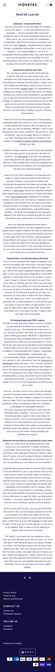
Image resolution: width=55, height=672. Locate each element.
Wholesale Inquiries (12, 614)
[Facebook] (24, 577)
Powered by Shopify (12, 643)
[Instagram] (30, 577)
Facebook (7, 629)
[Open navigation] (4, 4)
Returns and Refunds (12, 599)
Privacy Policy (9, 592)
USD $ (28, 652)
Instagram (8, 626)
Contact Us (8, 611)
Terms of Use (9, 596)
